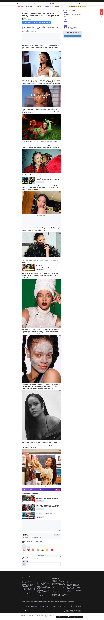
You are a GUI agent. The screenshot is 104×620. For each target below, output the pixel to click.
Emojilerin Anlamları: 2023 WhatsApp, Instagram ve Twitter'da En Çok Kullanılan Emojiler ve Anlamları (59, 590)
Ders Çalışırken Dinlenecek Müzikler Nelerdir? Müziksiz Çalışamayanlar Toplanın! (73, 585)
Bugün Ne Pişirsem (63, 601)
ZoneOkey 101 (52, 6)
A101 (49, 601)
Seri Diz (57, 6)
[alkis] (81, 6)
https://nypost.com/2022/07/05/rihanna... (31, 31)
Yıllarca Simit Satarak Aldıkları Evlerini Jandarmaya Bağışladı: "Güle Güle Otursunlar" (43, 595)
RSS (64, 606)
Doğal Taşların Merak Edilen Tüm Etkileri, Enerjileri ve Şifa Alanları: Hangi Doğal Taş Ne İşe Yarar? (58, 587)
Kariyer (48, 606)
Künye (63, 606)
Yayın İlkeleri (59, 606)
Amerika (48, 28)
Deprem (28, 601)
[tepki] (24, 550)
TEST (21, 3)
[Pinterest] (81, 606)
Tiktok (52, 601)
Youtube (35, 601)
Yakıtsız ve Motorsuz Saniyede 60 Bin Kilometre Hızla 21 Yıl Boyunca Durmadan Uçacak (72, 28)
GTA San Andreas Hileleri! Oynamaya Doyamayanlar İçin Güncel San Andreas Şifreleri (74, 594)
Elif (28, 18)
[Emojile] (77, 6)
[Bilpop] (75, 6)
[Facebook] (74, 606)
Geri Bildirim (28, 606)
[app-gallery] (79, 611)
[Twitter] (76, 606)
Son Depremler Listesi (55, 578)
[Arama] (80, 3)
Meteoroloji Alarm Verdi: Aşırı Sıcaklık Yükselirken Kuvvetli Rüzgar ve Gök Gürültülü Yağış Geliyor (43, 583)
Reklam (43, 606)
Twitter (24, 601)
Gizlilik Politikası (33, 606)
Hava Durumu (54, 576)
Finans (66, 16)
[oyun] (79, 6)
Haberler (23, 11)
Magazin (27, 11)
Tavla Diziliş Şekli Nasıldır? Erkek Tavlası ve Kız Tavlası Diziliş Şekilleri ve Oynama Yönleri (59, 595)
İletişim (46, 606)
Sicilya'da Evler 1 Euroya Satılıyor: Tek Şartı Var (73, 14)
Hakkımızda (24, 606)
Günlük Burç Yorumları (42, 601)
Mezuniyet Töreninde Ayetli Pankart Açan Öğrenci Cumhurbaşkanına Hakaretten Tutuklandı (43, 579)
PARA (44, 3)
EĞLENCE (35, 3)
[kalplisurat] (84, 6)
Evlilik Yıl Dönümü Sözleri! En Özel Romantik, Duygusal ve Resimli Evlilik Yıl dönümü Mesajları (58, 581)
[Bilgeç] (73, 6)
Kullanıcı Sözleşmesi (53, 606)
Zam (32, 601)
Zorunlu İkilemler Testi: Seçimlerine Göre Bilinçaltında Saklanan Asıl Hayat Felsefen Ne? (43, 591)
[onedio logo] (52, 3)
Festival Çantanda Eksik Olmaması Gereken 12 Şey (72, 23)
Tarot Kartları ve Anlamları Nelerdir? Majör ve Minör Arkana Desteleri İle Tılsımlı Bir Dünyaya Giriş (74, 577)
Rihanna (23, 26)
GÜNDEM (30, 3)
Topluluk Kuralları (39, 606)
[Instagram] (72, 606)
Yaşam (66, 12)
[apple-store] (67, 611)
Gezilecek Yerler (71, 601)
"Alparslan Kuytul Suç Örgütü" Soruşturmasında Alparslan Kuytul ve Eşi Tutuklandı (43, 587)
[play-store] (73, 611)
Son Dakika (57, 601)
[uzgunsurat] (86, 6)
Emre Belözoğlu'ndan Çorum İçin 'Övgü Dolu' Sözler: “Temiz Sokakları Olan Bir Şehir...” (28, 589)
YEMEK (40, 3)
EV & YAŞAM (25, 3)
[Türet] (71, 6)
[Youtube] (79, 606)
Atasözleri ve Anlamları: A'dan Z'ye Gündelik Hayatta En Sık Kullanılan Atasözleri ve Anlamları (57, 592)
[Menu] (18, 4)
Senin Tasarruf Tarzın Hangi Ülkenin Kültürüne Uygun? (73, 19)
